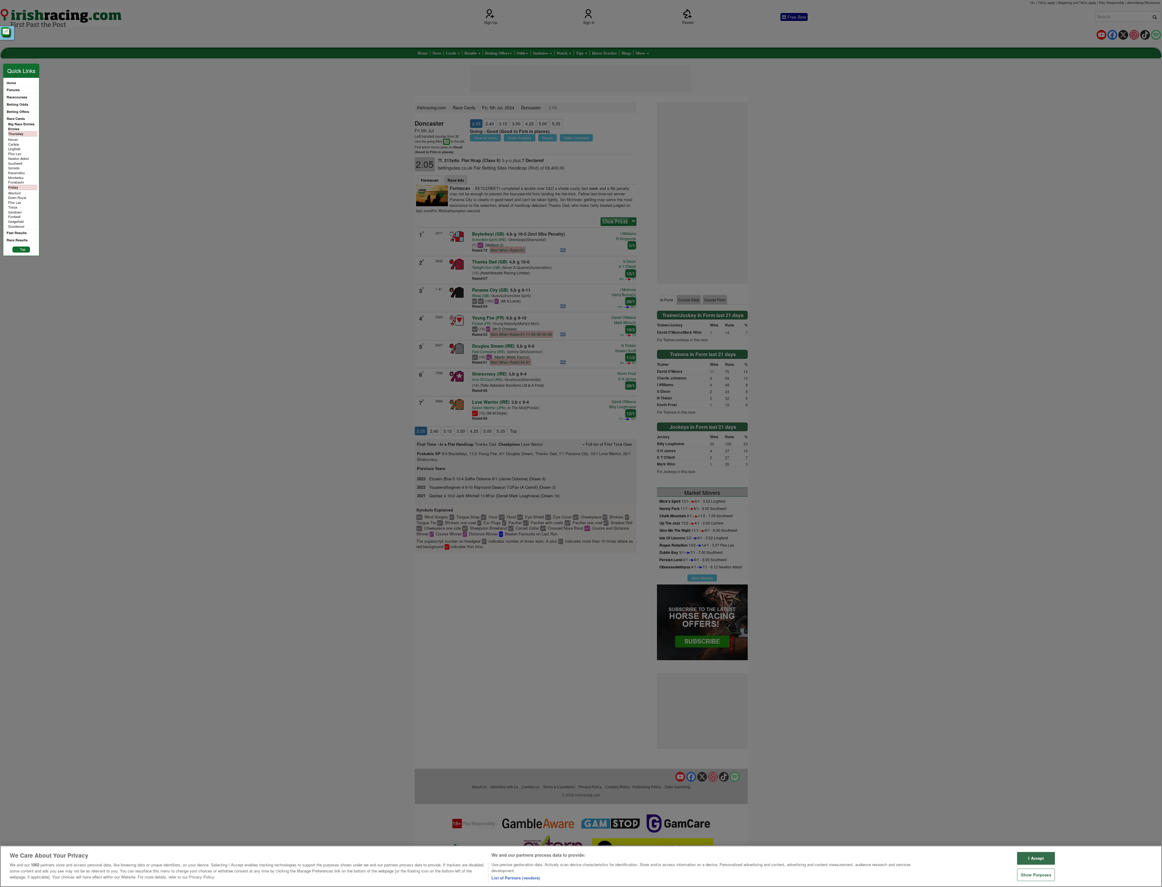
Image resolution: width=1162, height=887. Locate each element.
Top (22, 249)
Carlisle (13, 144)
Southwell (15, 163)
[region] (581, 866)
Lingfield (14, 148)
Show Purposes (1036, 875)
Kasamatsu (16, 172)
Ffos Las (14, 153)
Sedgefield (16, 221)
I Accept (1036, 858)
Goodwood (16, 226)
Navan (13, 139)
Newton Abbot (18, 158)
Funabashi (16, 182)
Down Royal (17, 197)
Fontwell (14, 216)
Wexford (14, 192)
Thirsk (13, 207)
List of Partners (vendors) (515, 878)
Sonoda (13, 167)
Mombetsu (16, 177)
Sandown (15, 212)
